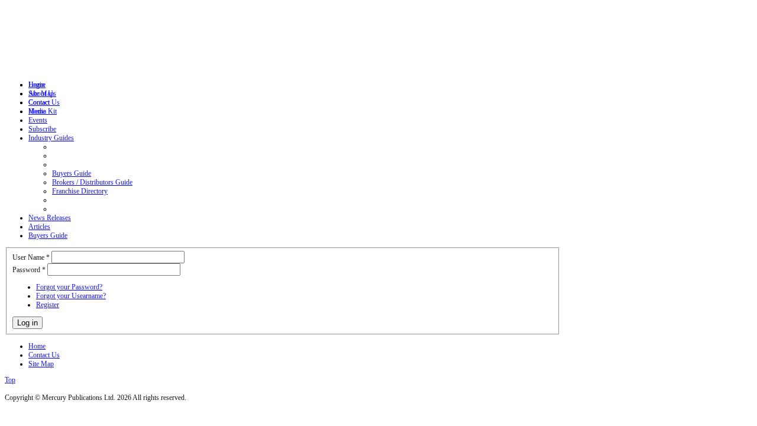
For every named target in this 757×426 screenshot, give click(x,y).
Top (10, 380)
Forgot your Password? (69, 287)
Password (29, 270)
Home (37, 346)
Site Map (41, 364)
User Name (31, 257)
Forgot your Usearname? (71, 296)
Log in (27, 322)
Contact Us (44, 355)
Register (47, 305)
